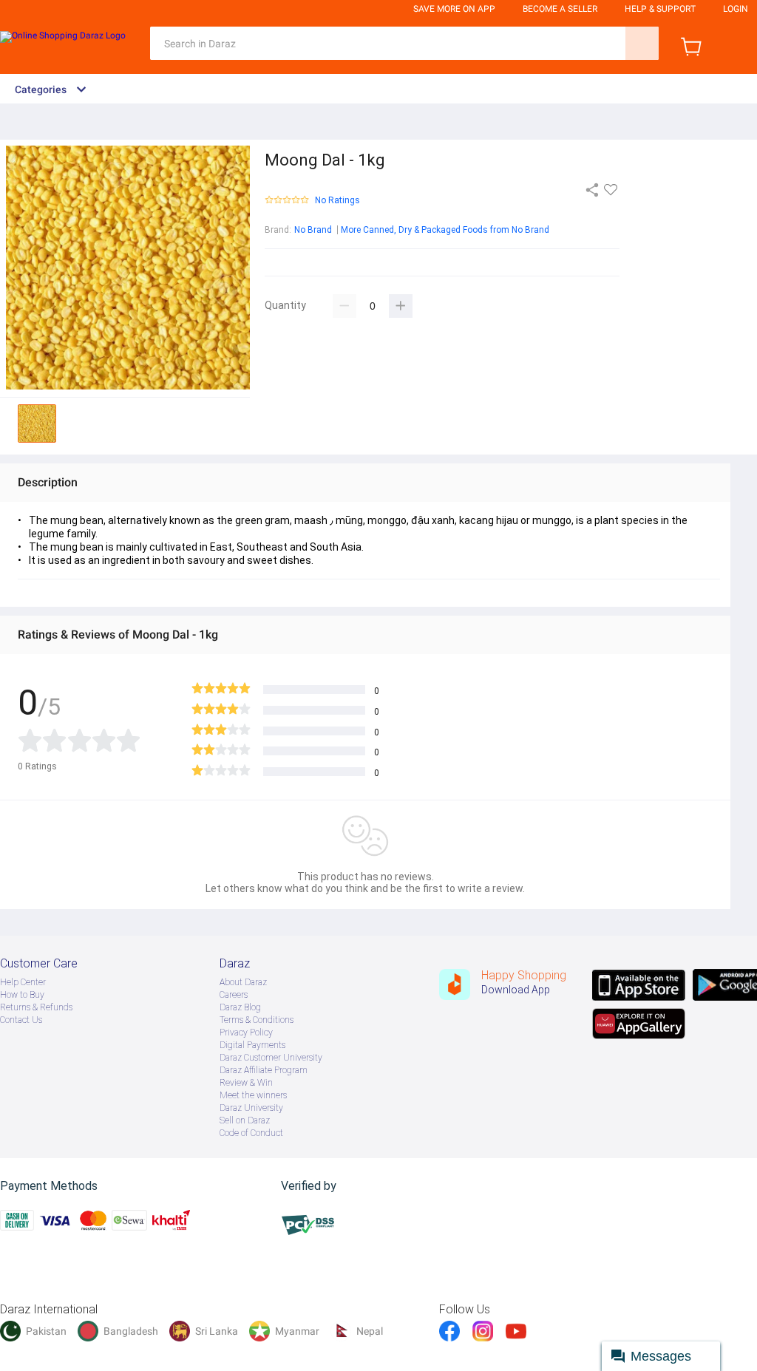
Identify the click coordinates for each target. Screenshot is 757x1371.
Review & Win (246, 1083)
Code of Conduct (251, 1133)
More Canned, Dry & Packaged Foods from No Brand (445, 230)
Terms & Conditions (256, 1020)
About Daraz (243, 982)
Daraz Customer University (271, 1057)
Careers (234, 995)
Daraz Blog (240, 1007)
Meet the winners (253, 1095)
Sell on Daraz (245, 1120)
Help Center (23, 982)
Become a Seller (560, 9)
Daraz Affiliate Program (264, 1070)
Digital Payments (252, 1045)
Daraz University (251, 1108)
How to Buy (22, 995)
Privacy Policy (246, 1032)
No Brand (313, 230)
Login (735, 9)
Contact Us (21, 1020)
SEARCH (642, 43)
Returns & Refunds (36, 1007)
